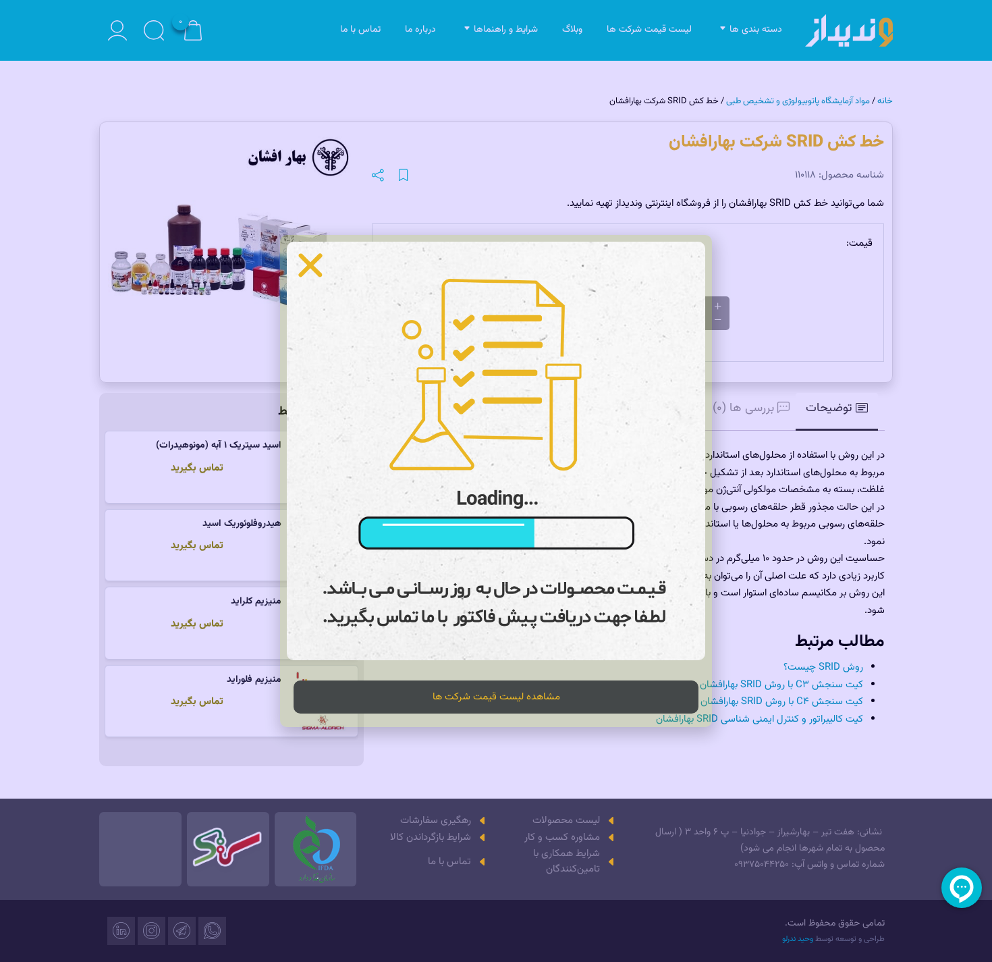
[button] (310, 265)
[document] (496, 481)
